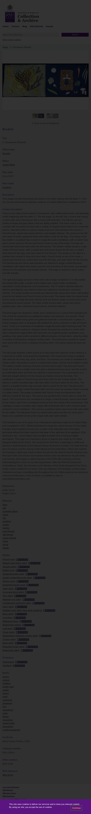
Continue (76, 808)
